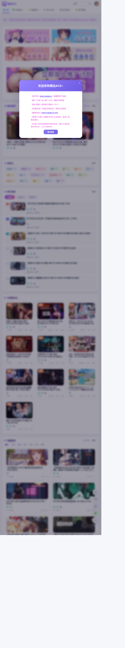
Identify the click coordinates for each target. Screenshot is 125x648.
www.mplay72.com (49, 112)
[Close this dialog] (79, 83)
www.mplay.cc (46, 96)
